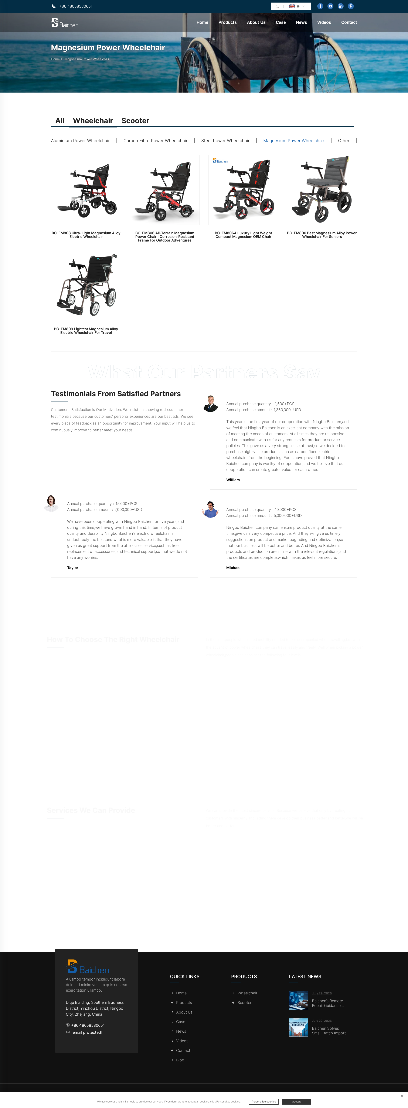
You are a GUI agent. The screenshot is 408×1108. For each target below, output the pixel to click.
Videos (324, 22)
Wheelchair (247, 993)
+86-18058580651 (75, 6)
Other (343, 140)
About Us (256, 22)
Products (227, 22)
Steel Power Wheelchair (225, 140)
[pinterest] (351, 6)
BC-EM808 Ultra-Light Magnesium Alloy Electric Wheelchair (86, 235)
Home (202, 22)
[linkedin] (341, 6)
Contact (349, 22)
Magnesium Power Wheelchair (87, 59)
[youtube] (330, 6)
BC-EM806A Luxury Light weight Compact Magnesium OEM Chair (243, 235)
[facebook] (320, 6)
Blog (180, 1060)
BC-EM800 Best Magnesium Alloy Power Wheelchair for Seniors (322, 235)
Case (281, 22)
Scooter (244, 1003)
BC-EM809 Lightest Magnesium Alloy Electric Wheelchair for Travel (86, 331)
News (301, 22)
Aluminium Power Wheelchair (80, 140)
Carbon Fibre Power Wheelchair (155, 140)
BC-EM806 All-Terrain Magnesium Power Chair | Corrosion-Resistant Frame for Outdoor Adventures (164, 236)
